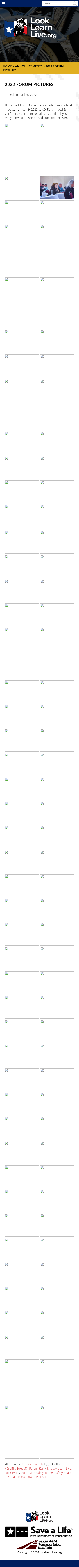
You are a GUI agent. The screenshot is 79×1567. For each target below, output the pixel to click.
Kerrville (44, 1468)
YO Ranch (42, 1477)
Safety (59, 1473)
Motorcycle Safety (32, 1473)
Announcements (32, 1464)
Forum (33, 1468)
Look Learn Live (61, 1468)
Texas (21, 1477)
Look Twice (12, 1473)
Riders (49, 1473)
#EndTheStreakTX (16, 1468)
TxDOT (30, 1477)
